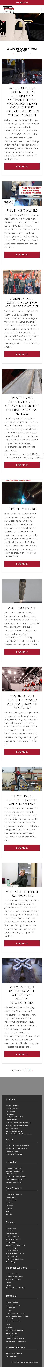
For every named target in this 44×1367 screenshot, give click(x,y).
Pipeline (8, 1285)
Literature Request (12, 1250)
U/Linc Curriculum (12, 1174)
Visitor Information (12, 1333)
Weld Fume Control (12, 1128)
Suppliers (9, 1327)
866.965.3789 (22, 2)
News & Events (11, 1200)
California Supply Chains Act (15, 1338)
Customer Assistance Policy (15, 1259)
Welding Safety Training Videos (16, 1176)
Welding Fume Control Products (16, 1148)
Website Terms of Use (13, 1322)
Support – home (11, 1228)
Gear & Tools (10, 1111)
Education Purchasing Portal (15, 1171)
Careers (8, 1310)
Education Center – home (14, 1168)
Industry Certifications (13, 1319)
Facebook (9, 1203)
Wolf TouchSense (22, 608)
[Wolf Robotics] (8, 9)
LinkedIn (9, 1208)
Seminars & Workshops (13, 1182)
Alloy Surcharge (11, 1356)
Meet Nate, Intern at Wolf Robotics (22, 894)
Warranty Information (13, 1239)
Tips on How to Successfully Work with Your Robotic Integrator (22, 702)
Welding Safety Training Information (17, 1145)
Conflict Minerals (11, 1256)
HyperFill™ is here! (22, 509)
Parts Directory (11, 1248)
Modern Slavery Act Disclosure (16, 1341)
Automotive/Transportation (14, 1276)
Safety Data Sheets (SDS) (14, 1154)
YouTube (9, 1214)
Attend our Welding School (14, 1179)
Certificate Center (12, 1242)
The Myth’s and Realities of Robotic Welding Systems (22, 799)
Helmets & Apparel (12, 1151)
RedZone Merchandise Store (15, 1313)
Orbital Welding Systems (14, 1131)
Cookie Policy (10, 1262)
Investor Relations (12, 1302)
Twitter (8, 1211)
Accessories (10, 1114)
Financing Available (22, 210)
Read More (22, 166)
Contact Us (9, 1231)
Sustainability (10, 1307)
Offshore (9, 1282)
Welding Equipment (12, 1105)
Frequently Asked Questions (15, 1253)
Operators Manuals (12, 1233)
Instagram (9, 1205)
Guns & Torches (11, 1119)
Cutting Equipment (12, 1108)
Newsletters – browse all (14, 1194)
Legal (8, 1324)
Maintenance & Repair (13, 1279)
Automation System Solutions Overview (19, 1134)
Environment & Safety (13, 1305)
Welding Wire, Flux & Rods (14, 1117)
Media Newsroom (11, 1197)
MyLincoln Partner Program (15, 1330)
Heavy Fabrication (12, 1274)
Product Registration (12, 1236)
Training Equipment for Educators (17, 1125)
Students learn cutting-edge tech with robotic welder (22, 302)
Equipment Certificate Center (15, 1245)
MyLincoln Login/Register (14, 1353)
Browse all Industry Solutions (15, 1288)
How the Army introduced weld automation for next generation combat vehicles (22, 406)
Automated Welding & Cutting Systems (18, 1122)
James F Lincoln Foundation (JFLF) (17, 1316)
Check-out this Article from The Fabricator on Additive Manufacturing (22, 995)
